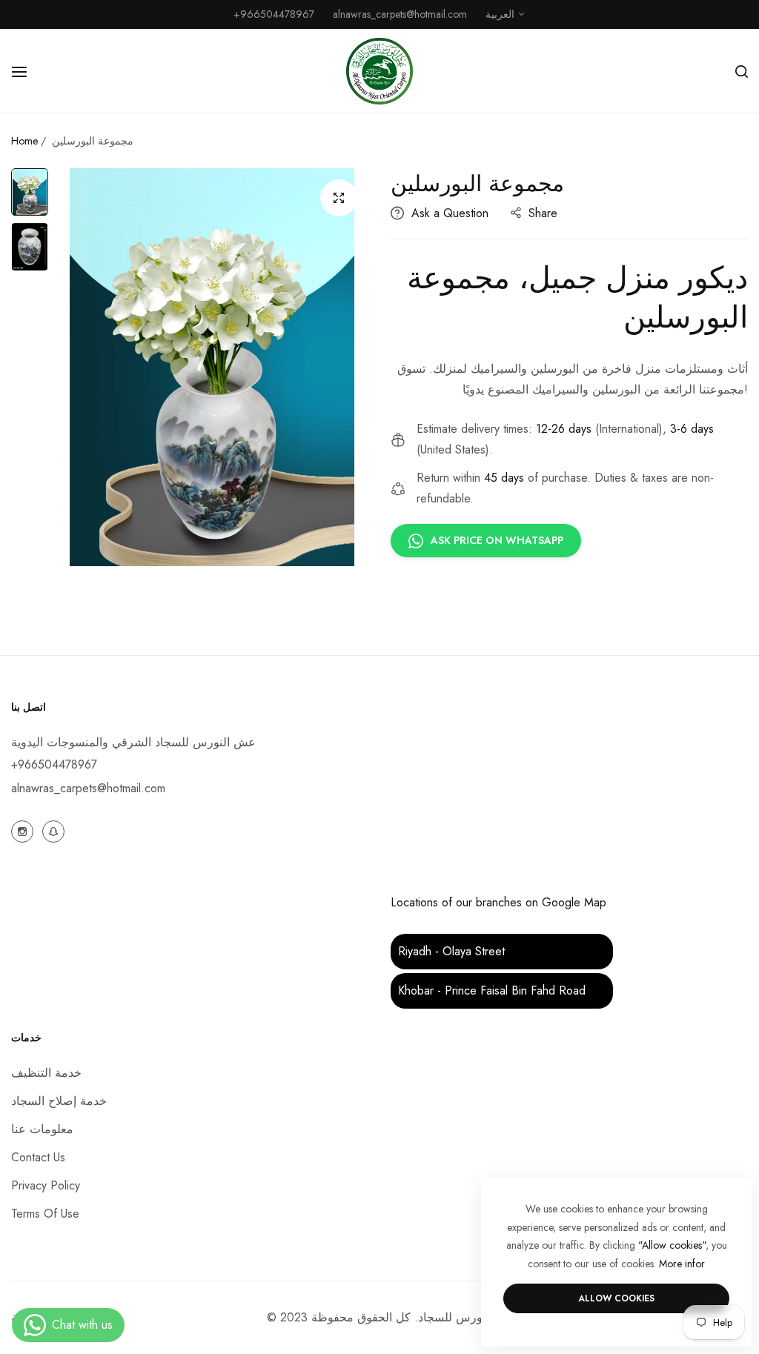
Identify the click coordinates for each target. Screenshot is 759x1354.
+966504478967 (54, 764)
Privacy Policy (45, 1185)
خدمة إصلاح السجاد (59, 1100)
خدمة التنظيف (46, 1072)
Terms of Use (45, 1213)
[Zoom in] (338, 197)
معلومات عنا (42, 1129)
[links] (24, 830)
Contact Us (38, 1157)
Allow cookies (616, 1298)
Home (24, 140)
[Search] (741, 71)
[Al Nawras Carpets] (379, 71)
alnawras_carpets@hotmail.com (88, 788)
